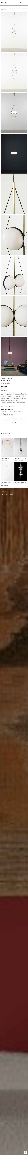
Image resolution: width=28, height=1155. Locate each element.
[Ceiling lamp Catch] (7, 447)
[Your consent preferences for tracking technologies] (25, 1152)
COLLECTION (9, 8)
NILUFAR (3, 8)
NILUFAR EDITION (5, 380)
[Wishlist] (26, 2)
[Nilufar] (4, 2)
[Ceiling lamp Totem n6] (20, 471)
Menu (20, 2)
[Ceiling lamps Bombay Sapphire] (7, 471)
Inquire (14, 422)
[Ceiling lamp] (20, 447)
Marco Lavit (11, 406)
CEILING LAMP (16, 8)
